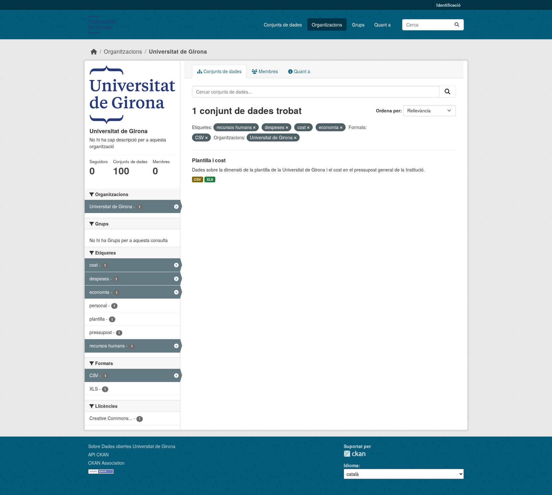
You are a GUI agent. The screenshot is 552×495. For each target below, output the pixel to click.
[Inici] (94, 51)
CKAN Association (106, 463)
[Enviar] (456, 24)
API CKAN (98, 454)
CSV (197, 179)
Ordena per (388, 110)
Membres (267, 71)
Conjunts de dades (283, 24)
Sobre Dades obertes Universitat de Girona (131, 446)
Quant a (382, 24)
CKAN (354, 453)
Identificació (448, 5)
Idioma (351, 465)
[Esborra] (254, 127)
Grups (358, 24)
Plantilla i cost (209, 160)
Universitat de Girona (178, 51)
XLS (210, 179)
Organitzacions (327, 24)
